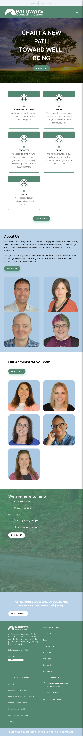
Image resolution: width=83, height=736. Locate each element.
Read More (12, 268)
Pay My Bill (42, 3)
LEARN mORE (41, 219)
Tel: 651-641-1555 (23, 501)
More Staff (16, 371)
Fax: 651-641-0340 (54, 699)
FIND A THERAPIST (18, 613)
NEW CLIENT (41, 68)
